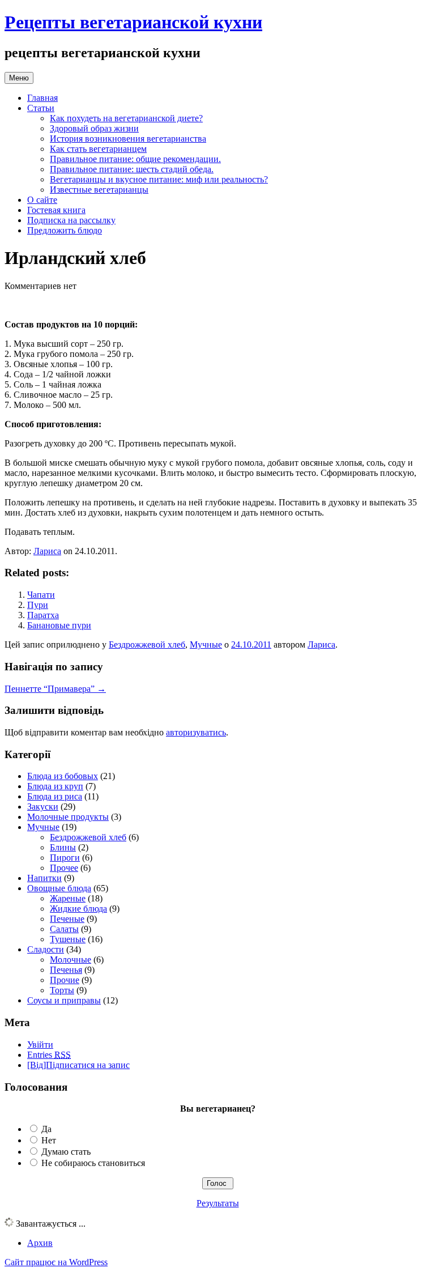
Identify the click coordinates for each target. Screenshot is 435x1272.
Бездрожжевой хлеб (147, 644)
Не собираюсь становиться (93, 1163)
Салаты (64, 929)
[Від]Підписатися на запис (78, 1065)
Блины (63, 847)
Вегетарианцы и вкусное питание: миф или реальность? (159, 179)
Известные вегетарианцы (99, 189)
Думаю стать (66, 1151)
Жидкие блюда (78, 908)
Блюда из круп (55, 786)
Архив (40, 1243)
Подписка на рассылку (71, 220)
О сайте (42, 200)
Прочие (64, 980)
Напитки (44, 878)
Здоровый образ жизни (94, 128)
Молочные (70, 959)
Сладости (45, 949)
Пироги (65, 857)
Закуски (42, 806)
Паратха (43, 615)
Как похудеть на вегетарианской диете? (126, 118)
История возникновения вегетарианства (128, 138)
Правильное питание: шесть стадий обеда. (132, 169)
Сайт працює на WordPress (56, 1262)
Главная (42, 98)
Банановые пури (59, 625)
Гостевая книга (56, 210)
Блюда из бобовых (62, 776)
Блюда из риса (54, 796)
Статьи (40, 108)
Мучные (206, 644)
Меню (19, 78)
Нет (48, 1140)
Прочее (64, 868)
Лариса (47, 551)
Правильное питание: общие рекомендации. (135, 159)
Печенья (66, 970)
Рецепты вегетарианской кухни (133, 22)
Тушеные (68, 939)
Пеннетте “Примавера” (55, 689)
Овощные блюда (59, 888)
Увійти (40, 1044)
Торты (62, 990)
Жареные (68, 898)
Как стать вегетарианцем (98, 149)
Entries (49, 1055)
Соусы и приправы (64, 1000)
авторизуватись (196, 732)
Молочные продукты (68, 817)
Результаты (218, 1203)
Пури (37, 605)
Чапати (41, 594)
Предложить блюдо (64, 230)
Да (46, 1129)
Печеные (67, 919)
